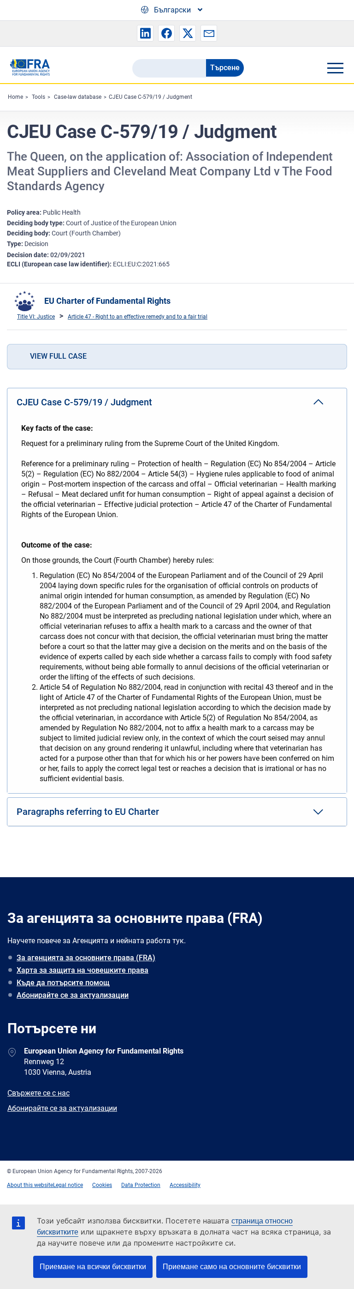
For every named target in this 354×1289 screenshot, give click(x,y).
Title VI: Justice (36, 316)
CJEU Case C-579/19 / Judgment (150, 97)
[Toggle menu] (335, 68)
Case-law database (77, 97)
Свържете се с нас (38, 1093)
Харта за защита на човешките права (82, 970)
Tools (38, 97)
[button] (145, 33)
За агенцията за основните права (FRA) (86, 957)
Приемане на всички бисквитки (93, 1267)
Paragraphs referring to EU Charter (88, 811)
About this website (30, 1185)
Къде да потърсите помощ (63, 982)
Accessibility (185, 1185)
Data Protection (140, 1185)
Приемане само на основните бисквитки (232, 1267)
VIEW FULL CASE (58, 356)
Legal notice (68, 1185)
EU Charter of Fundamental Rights (107, 301)
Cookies (102, 1185)
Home (15, 97)
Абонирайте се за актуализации (73, 995)
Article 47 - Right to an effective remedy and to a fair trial (137, 316)
